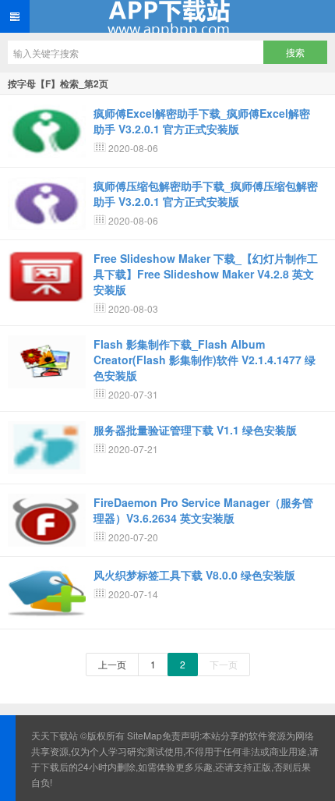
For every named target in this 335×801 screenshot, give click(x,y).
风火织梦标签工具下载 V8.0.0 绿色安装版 (194, 575)
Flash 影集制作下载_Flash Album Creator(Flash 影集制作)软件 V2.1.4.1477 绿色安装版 (204, 359)
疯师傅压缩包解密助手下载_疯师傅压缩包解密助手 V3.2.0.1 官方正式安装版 (205, 193)
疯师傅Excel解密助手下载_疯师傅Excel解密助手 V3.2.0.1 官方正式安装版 (201, 120)
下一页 (224, 664)
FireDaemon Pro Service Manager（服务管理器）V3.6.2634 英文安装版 (203, 510)
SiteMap (144, 735)
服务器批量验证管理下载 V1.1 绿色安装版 (195, 430)
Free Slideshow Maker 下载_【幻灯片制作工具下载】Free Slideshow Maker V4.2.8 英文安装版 (205, 273)
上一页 (112, 664)
